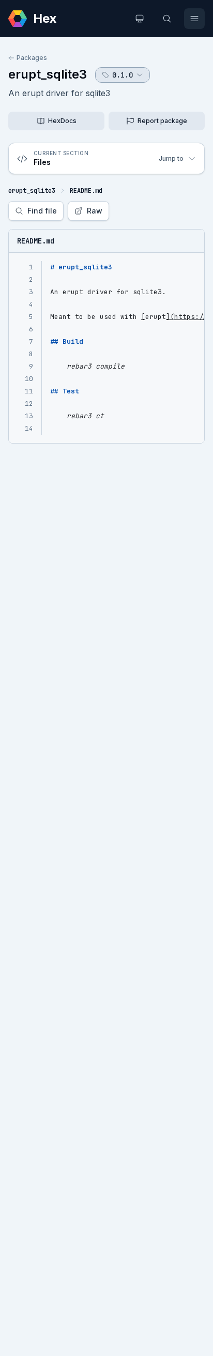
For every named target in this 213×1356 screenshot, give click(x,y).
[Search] (167, 18)
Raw (94, 210)
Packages (32, 58)
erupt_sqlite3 (47, 74)
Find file (42, 210)
